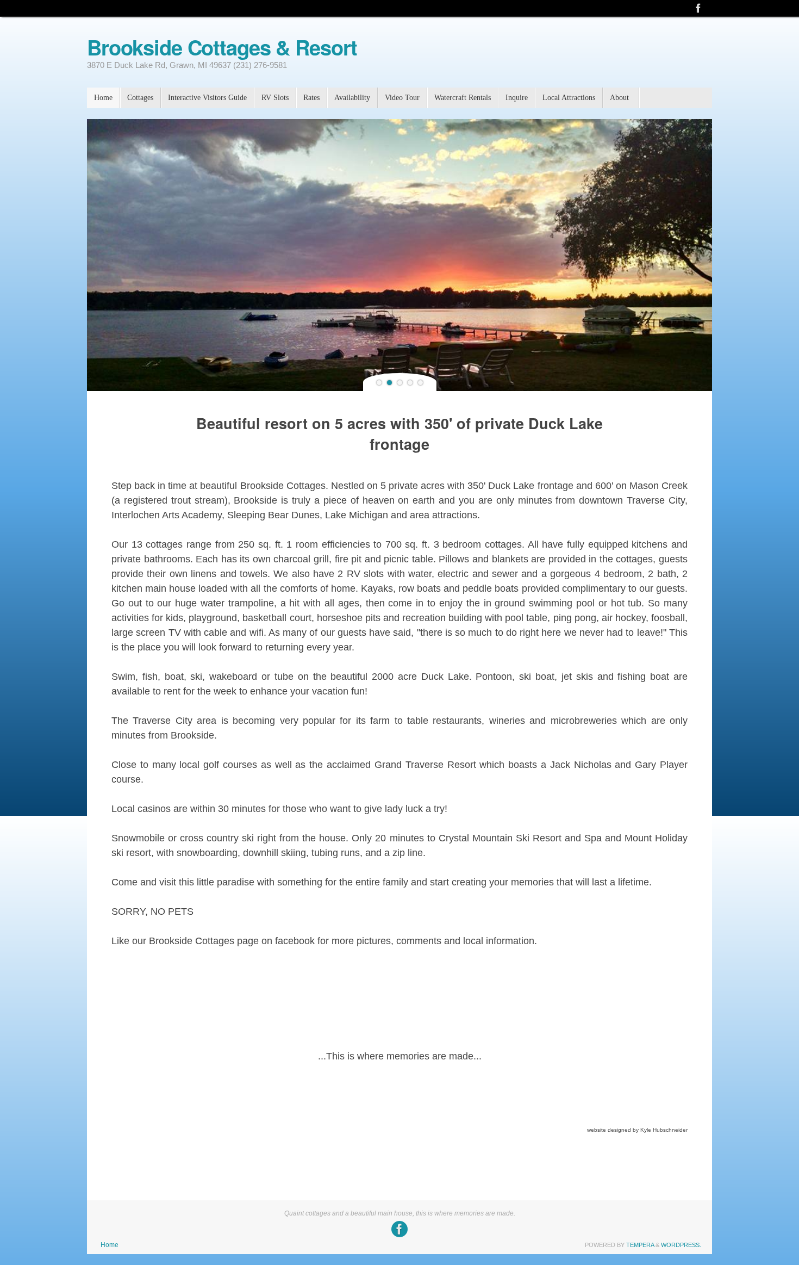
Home (109, 1245)
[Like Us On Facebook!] (698, 8)
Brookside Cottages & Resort (222, 47)
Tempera (640, 1245)
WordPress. (681, 1245)
